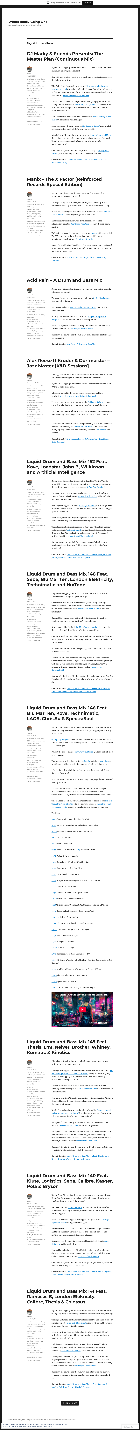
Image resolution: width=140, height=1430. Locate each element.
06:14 (54, 837)
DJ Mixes (30, 81)
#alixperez (36, 509)
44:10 (54, 942)
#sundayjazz (31, 421)
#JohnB (39, 518)
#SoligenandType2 (33, 1105)
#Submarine (31, 335)
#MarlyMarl (31, 326)
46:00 (54, 948)
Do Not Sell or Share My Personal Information (60, 1420)
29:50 (54, 899)
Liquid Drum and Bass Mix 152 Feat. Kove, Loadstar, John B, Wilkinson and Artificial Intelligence (67, 467)
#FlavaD (38, 321)
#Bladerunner (39, 315)
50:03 (54, 960)
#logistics (31, 110)
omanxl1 (30, 74)
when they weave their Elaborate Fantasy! (77, 396)
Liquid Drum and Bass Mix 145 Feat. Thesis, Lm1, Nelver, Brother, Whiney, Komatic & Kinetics (69, 1047)
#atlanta (30, 96)
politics (29, 90)
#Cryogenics (37, 1341)
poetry (42, 88)
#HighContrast (32, 516)
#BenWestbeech (33, 98)
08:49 (54, 844)
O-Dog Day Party (75, 1207)
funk (40, 211)
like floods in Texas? (91, 126)
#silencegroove (32, 776)
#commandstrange (34, 621)
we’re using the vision (87, 496)
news (37, 88)
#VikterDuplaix (32, 121)
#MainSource (31, 631)
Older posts (70, 1403)
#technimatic (37, 637)
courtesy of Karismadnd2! (81, 536)
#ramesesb (31, 774)
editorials (30, 83)
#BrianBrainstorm (33, 511)
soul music (36, 90)
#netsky (30, 1237)
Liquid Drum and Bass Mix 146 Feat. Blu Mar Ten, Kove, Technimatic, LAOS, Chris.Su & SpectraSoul (67, 713)
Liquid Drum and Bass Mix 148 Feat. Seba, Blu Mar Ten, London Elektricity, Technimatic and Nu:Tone (70, 579)
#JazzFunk (31, 412)
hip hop (41, 86)
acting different (74, 530)
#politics (30, 416)
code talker (61, 1223)
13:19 (78, 850)
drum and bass (39, 81)
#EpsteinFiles (32, 105)
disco (42, 79)
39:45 (54, 929)
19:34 (54, 868)
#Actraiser (30, 1087)
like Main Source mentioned (88, 627)
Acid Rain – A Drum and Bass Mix (64, 280)
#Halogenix (31, 765)
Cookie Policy (47, 1426)
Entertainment (32, 86)
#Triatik (29, 1110)
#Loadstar (35, 520)
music (32, 88)
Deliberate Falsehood (97, 402)
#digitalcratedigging (34, 405)
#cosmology (31, 624)
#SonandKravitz (32, 333)
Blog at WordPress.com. (35, 1420)
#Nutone (40, 631)
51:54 (54, 969)
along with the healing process (83, 307)
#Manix (30, 228)
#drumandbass (32, 103)
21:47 (54, 874)
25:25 (54, 886)
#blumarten (31, 619)
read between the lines (69, 1125)
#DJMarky (37, 100)
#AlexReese (31, 400)
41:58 (54, 935)
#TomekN (40, 1108)
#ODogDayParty (33, 112)
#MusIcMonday (32, 769)
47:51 (54, 954)
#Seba (29, 637)
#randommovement (34, 116)
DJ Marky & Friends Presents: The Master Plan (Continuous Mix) (65, 56)
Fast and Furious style (70, 1350)
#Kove (29, 520)
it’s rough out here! (87, 505)
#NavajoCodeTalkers (34, 1235)
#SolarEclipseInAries (34, 1103)
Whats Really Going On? (27, 22)
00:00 (54, 819)
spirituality (31, 93)
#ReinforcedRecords (34, 233)
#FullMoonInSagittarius (35, 224)
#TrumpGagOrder (33, 1112)
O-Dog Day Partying (102, 298)
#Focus (39, 105)
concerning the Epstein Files (87, 104)
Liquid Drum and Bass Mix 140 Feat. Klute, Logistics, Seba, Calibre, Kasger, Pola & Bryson (70, 1181)
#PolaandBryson (33, 1241)
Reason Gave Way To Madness (76, 95)
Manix (94, 233)
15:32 (54, 856)
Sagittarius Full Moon (80, 224)
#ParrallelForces (32, 114)
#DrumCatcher (32, 1091)
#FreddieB (31, 324)
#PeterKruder (32, 414)
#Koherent (39, 324)
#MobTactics (31, 523)
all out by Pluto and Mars (100, 135)
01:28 (54, 825)
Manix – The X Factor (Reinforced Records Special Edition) (64, 181)
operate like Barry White (88, 609)
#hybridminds (32, 1345)
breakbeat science (33, 79)
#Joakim (41, 1091)
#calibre (30, 100)
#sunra (39, 778)
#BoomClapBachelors (35, 1339)
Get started (87, 2)
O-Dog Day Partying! (96, 487)
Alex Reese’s (100, 430)
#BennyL (30, 315)
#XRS (40, 121)
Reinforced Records (84, 239)
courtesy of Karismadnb (88, 1256)
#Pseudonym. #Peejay (35, 1101)
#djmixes (30, 317)
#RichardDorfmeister (34, 419)
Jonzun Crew (103, 761)
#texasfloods (31, 119)
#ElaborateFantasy (33, 409)
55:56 (54, 981)
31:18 (54, 905)
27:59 (54, 893)
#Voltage (40, 335)
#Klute (36, 1230)
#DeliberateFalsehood (35, 403)
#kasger (30, 1230)
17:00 (54, 862)
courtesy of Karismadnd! (87, 1141)
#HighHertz (31, 518)
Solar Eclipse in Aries (88, 1089)
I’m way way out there (83, 752)
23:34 (54, 880)
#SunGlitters (31, 1108)
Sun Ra (87, 761)
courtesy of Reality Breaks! (82, 329)
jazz (28, 88)
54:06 (54, 975)
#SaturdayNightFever (34, 331)
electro (36, 83)
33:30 (54, 911)
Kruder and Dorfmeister (84, 427)
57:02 (54, 987)
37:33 (54, 923)
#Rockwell (30, 527)
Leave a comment (33, 124)
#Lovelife (30, 1094)
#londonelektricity (33, 628)
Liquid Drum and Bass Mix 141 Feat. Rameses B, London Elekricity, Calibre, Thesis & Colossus (67, 1296)
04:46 (54, 831)
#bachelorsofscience (34, 1223)
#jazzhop (38, 412)
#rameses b (31, 1355)
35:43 (54, 917)
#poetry (42, 114)
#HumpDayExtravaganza (36, 107)
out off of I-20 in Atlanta (76, 1323)
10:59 (54, 850)
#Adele (29, 509)
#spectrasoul (31, 778)
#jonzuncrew (31, 767)
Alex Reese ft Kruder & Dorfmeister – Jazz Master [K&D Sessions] (68, 363)
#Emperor (30, 321)
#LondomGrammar (34, 1348)
